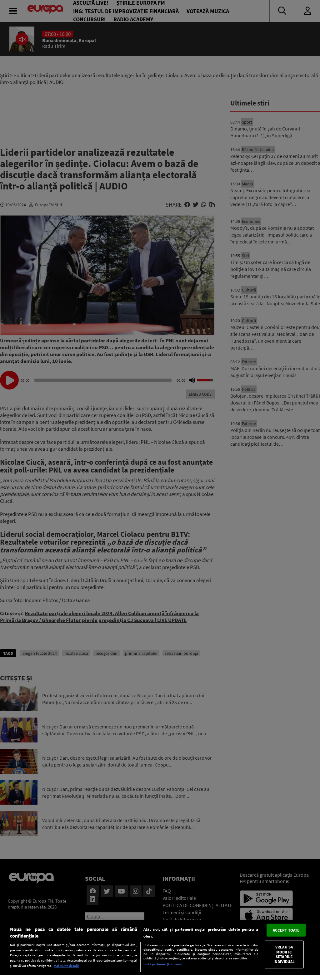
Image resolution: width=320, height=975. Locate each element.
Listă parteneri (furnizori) (162, 964)
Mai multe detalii (66, 965)
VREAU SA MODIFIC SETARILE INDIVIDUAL (284, 954)
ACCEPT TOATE (286, 930)
